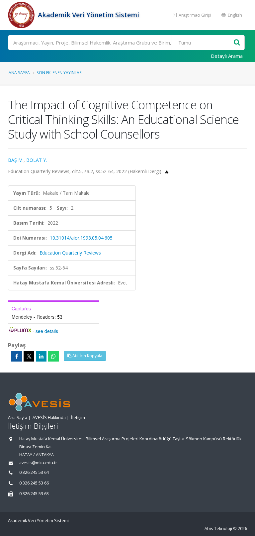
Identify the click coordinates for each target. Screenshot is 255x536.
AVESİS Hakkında (49, 417)
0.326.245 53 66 (34, 483)
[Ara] (236, 42)
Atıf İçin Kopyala (86, 356)
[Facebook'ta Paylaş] (16, 356)
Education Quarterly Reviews (70, 253)
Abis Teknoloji (218, 528)
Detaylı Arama (227, 56)
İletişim (78, 417)
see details (47, 331)
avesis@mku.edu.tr (38, 463)
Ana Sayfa (19, 72)
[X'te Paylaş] (29, 356)
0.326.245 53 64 (34, 472)
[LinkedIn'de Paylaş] (41, 356)
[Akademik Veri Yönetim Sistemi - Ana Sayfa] (22, 15)
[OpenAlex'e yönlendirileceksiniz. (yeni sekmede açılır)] (166, 171)
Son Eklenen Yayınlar (59, 72)
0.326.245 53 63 (34, 493)
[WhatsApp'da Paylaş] (53, 356)
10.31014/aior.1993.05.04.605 (81, 238)
